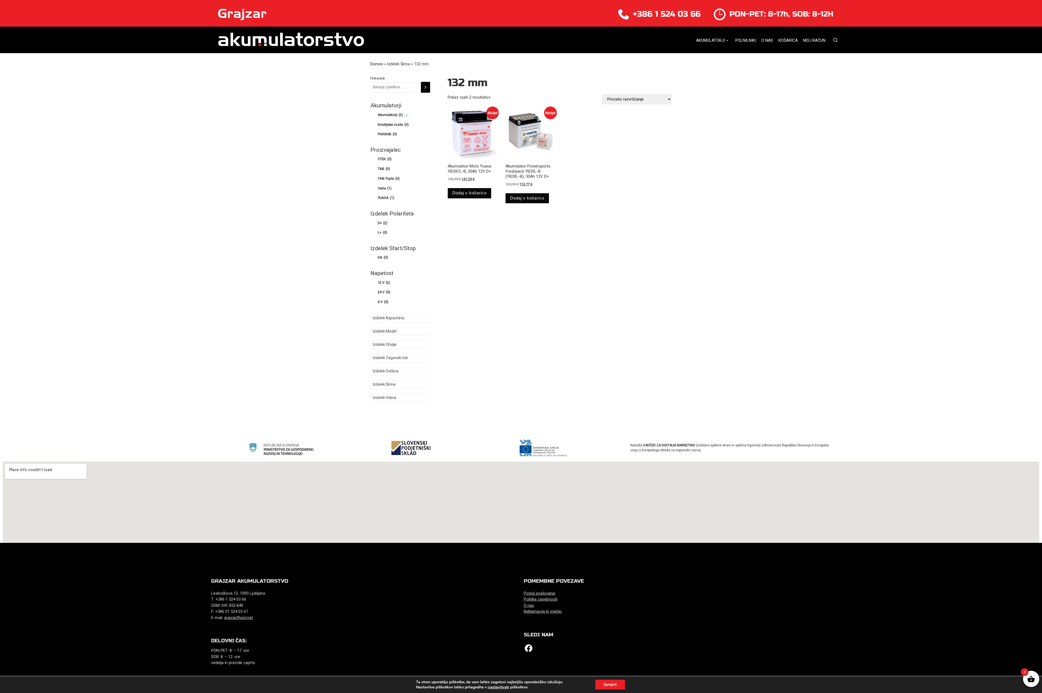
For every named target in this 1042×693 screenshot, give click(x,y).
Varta (385, 188)
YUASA (386, 198)
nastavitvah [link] (498, 687)
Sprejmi (610, 684)
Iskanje (377, 78)
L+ (382, 232)
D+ (382, 223)
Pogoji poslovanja (539, 593)
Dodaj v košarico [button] (469, 193)
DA (383, 257)
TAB (384, 169)
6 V (383, 302)
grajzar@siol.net (238, 617)
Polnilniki (387, 134)
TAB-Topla (389, 178)
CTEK (385, 159)
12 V (384, 283)
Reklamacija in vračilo (543, 611)
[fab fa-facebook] (528, 649)
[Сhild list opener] (406, 115)
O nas (529, 605)
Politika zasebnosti (540, 599)
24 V (384, 292)
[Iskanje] (425, 87)
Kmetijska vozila (393, 125)
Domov (376, 64)
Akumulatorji (390, 115)
